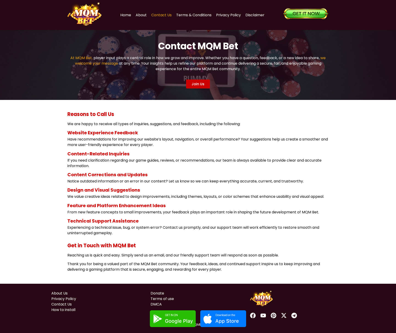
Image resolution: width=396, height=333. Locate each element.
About (141, 15)
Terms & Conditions (194, 15)
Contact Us (161, 15)
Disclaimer (254, 15)
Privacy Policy (228, 15)
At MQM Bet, (81, 58)
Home (125, 15)
